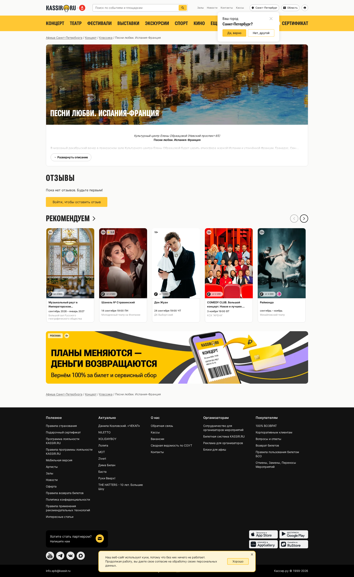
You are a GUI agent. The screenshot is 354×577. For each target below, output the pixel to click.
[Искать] (183, 8)
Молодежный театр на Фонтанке (120, 314)
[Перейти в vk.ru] (70, 556)
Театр (76, 23)
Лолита (103, 445)
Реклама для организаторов (223, 443)
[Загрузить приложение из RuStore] (293, 544)
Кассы (155, 432)
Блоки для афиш (214, 449)
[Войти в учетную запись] (305, 8)
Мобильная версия (59, 460)
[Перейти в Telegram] (60, 556)
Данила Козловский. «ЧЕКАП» (119, 425)
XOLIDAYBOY (107, 439)
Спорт (181, 23)
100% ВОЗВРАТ (266, 425)
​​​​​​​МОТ (101, 452)
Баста (102, 471)
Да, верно (234, 33)
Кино (199, 23)
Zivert (102, 458)
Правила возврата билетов (65, 493)
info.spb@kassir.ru (58, 570)
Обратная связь (162, 425)
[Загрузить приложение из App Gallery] (263, 544)
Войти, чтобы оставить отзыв (77, 202)
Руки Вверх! (106, 478)
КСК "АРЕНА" (215, 315)
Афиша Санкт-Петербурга (64, 37)
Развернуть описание (72, 157)
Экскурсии (157, 23)
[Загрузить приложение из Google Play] (293, 534)
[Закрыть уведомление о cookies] (252, 554)
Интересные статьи (59, 516)
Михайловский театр (272, 314)
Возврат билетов (267, 445)
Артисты (52, 466)
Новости (52, 480)
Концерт (55, 23)
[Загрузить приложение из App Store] (263, 534)
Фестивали (99, 23)
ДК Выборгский (163, 314)
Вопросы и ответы (268, 439)
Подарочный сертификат (63, 432)
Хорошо (238, 561)
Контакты (157, 452)
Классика (105, 37)
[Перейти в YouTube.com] (50, 556)
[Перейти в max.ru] (81, 556)
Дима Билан (106, 465)
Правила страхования (61, 425)
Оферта (51, 486)
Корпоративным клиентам (274, 432)
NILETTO (104, 432)
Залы (49, 473)
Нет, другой (261, 33)
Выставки (128, 23)
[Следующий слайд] (304, 218)
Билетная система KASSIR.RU (224, 436)
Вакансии (157, 439)
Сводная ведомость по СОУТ (171, 445)
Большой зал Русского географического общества (65, 317)
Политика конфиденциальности (68, 499)
